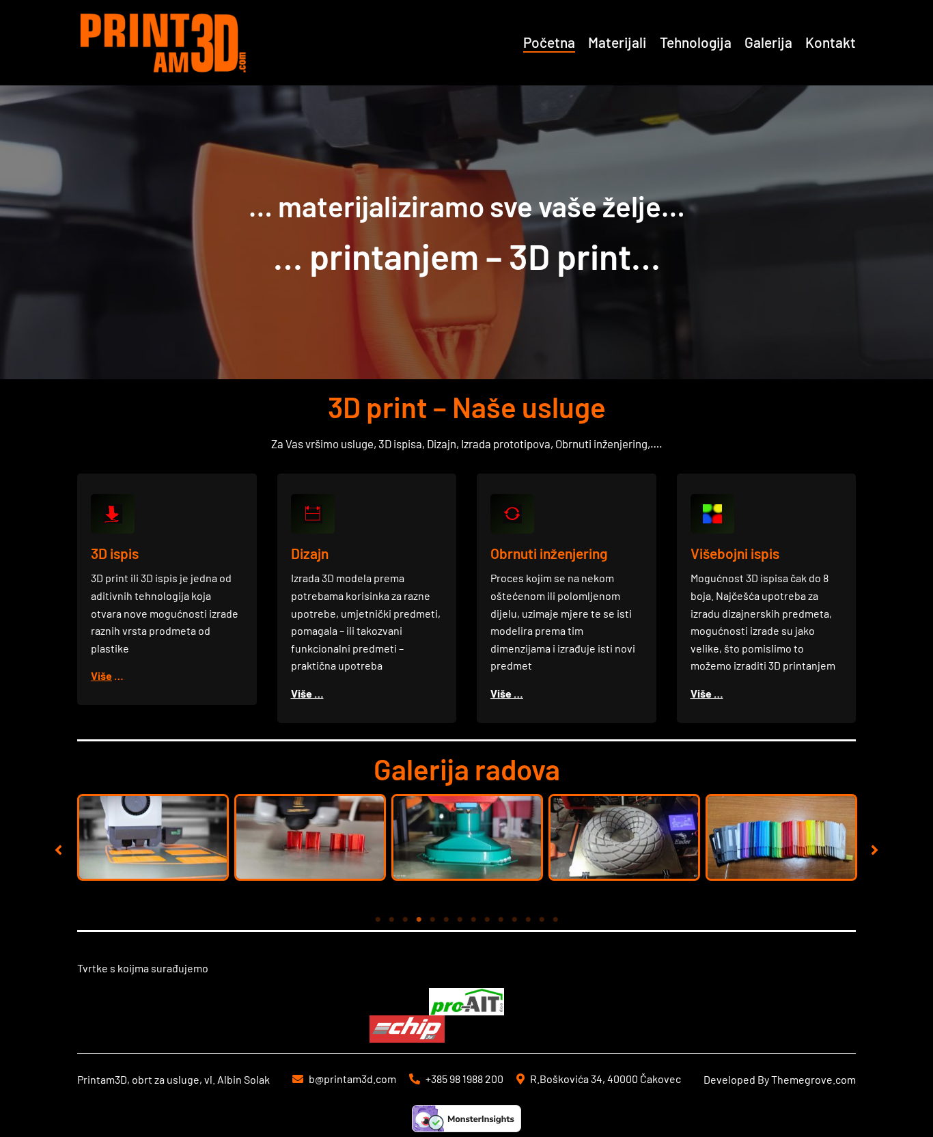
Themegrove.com (813, 1079)
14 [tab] (555, 920)
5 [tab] (432, 920)
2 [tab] (391, 920)
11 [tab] (514, 920)
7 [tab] (459, 920)
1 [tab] (378, 920)
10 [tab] (500, 920)
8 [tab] (473, 920)
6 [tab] (446, 920)
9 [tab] (487, 920)
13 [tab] (541, 920)
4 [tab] (419, 920)
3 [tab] (405, 920)
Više (101, 675)
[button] (58, 849)
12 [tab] (528, 920)
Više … (307, 693)
